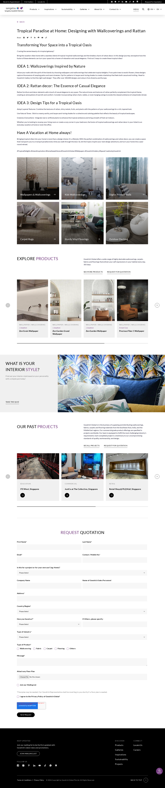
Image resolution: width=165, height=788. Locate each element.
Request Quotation (157, 765)
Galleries (83, 9)
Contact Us (114, 9)
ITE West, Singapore (29, 489)
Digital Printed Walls (120, 194)
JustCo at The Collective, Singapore (81, 489)
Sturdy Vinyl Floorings (77, 239)
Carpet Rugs (27, 239)
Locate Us (41, 2)
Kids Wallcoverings (75, 194)
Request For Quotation (153, 2)
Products (33, 9)
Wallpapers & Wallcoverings (35, 194)
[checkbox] (82, 649)
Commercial (71, 484)
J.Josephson (23, 328)
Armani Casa (123, 328)
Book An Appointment (11, 2)
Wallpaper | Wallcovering (32, 325)
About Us (98, 9)
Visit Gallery (28, 2)
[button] (21, 21)
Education (25, 484)
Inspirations (49, 9)
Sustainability (67, 9)
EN (158, 9)
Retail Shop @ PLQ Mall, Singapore (125, 489)
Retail (112, 484)
